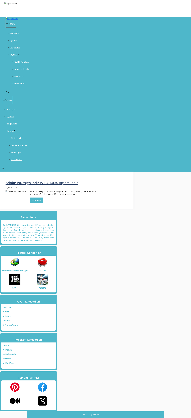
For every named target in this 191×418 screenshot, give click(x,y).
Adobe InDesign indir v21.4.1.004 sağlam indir (42, 183)
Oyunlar (13, 40)
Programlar (15, 47)
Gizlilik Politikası (21, 62)
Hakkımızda (19, 83)
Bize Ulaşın (19, 76)
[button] (7, 92)
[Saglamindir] (12, 18)
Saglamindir (11, 9)
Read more (36, 200)
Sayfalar (13, 54)
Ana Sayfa (14, 33)
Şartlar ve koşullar (22, 69)
